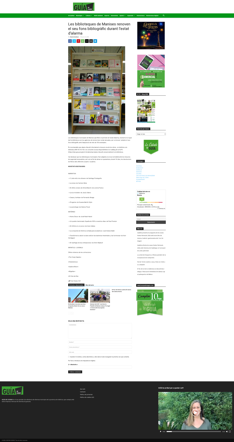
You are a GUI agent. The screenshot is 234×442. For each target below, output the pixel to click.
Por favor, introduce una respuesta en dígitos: (81, 360)
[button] (163, 16)
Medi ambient (98, 15)
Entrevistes (114, 15)
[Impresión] (91, 41)
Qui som (82, 389)
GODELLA (139, 170)
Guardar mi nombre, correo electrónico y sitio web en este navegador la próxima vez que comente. (99, 357)
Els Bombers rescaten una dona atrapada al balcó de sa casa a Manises (76, 305)
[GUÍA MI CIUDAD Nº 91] (146, 123)
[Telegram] (95, 41)
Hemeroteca (141, 15)
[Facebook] (70, 41)
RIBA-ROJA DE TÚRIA (142, 177)
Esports (106, 15)
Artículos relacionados (76, 285)
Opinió (122, 15)
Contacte (82, 392)
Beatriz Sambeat (74, 37)
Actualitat (71, 15)
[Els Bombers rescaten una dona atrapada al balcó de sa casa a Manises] (78, 296)
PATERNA (139, 166)
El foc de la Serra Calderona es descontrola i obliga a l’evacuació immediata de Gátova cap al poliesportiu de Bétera (151, 271)
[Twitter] (74, 41)
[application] (195, 412)
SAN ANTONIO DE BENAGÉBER (145, 175)
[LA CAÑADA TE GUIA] (151, 147)
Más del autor (90, 285)
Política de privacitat (86, 394)
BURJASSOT (139, 168)
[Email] (87, 41)
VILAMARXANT (140, 179)
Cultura (88, 15)
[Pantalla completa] (230, 431)
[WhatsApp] (82, 41)
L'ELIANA (138, 174)
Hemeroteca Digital (152, 15)
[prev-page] (69, 313)
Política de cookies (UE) (87, 397)
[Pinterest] (78, 41)
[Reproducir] (161, 431)
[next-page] (72, 313)
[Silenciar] (227, 431)
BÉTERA (138, 181)
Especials (130, 15)
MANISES (139, 172)
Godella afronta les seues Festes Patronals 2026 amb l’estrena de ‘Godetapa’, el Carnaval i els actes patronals (151, 248)
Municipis (79, 15)
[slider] (194, 431)
